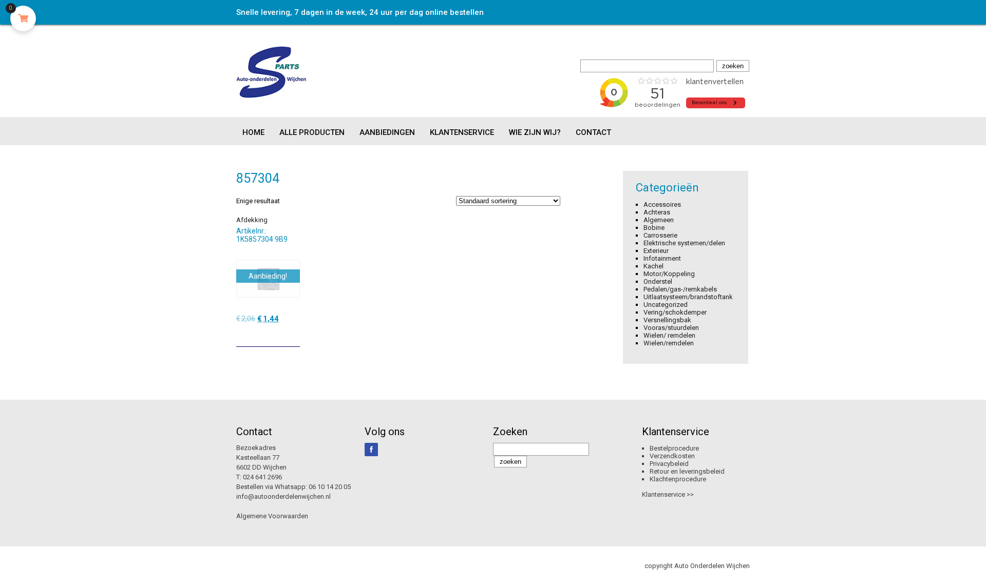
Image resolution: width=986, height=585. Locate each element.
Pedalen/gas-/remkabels (680, 289)
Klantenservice (462, 132)
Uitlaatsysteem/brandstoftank (688, 297)
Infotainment (662, 258)
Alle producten (312, 132)
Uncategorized (665, 304)
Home (253, 132)
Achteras (656, 212)
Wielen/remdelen (668, 343)
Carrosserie (660, 235)
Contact (593, 132)
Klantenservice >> (668, 494)
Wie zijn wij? (535, 132)
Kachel (653, 266)
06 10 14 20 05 (330, 487)
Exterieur (656, 251)
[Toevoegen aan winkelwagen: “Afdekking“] (293, 335)
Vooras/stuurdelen (671, 328)
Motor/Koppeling (669, 274)
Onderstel (657, 281)
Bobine (654, 227)
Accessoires (662, 204)
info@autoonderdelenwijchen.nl (283, 496)
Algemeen (658, 220)
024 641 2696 (262, 477)
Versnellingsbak (667, 320)
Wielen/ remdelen (669, 335)
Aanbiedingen (387, 132)
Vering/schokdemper (675, 312)
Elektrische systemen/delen (684, 243)
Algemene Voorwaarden (272, 516)
